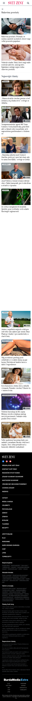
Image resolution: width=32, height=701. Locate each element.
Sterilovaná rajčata (21, 588)
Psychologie (7, 509)
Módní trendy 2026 (12, 568)
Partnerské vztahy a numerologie (10, 577)
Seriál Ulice (23, 577)
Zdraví (4, 513)
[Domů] (16, 2)
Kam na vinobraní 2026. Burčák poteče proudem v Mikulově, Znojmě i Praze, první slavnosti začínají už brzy (15, 665)
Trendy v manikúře (6, 575)
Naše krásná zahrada (10, 545)
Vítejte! (20, 568)
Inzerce (5, 491)
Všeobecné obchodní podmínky (14, 484)
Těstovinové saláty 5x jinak (8, 588)
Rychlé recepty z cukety (8, 590)
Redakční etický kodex (11, 473)
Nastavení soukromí (10, 480)
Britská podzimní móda (18, 578)
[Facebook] (3, 461)
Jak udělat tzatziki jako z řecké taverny (18, 595)
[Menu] (4, 3)
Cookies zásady (8, 488)
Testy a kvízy (24, 565)
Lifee (4, 553)
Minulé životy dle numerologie (20, 575)
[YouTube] (10, 461)
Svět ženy (9, 685)
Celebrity (6, 505)
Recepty (5, 528)
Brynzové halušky (18, 593)
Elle (4, 538)
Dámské (23, 685)
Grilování (25, 568)
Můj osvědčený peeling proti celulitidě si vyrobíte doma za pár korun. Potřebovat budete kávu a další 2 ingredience (15, 636)
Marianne (6, 541)
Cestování (13, 567)
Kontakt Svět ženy (9, 469)
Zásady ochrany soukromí (12, 477)
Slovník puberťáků (15, 565)
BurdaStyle (23, 687)
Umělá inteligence (7, 578)
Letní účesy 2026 (14, 580)
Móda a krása (7, 501)
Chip (4, 549)
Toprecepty (6, 556)
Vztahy (5, 498)
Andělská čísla (6, 567)
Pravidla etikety (6, 565)
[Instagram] (7, 461)
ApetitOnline (7, 534)
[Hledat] (28, 2)
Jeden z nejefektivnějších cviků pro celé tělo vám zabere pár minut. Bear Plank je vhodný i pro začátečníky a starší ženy (16, 630)
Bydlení (5, 520)
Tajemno (5, 524)
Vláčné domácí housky (14, 592)
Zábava (5, 516)
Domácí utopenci (19, 598)
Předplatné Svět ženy (10, 465)
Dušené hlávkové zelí (7, 597)
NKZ (9, 687)
